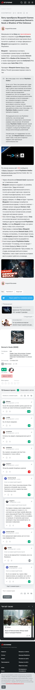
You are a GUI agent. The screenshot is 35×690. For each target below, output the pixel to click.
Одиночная (13, 356)
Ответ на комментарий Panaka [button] (14, 571)
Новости (9, 9)
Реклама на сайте (24, 658)
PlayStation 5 (9, 291)
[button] (3, 411)
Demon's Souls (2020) (9, 347)
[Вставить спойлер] (31, 593)
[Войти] (29, 2)
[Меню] (33, 2)
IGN (19, 168)
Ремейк (12, 353)
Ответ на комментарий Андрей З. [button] (13, 482)
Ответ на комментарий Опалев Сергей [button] (16, 505)
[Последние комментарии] (25, 2)
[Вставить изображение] (25, 593)
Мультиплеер (21, 353)
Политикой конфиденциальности (15, 683)
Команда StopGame (24, 655)
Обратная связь (23, 665)
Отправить (7, 597)
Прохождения (5, 662)
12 (15, 13)
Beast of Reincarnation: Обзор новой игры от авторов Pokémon (16, 631)
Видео (3, 658)
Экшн (15, 353)
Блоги (3, 671)
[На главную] (6, 2)
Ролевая (28, 353)
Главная (3, 9)
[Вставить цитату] (28, 593)
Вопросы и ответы (24, 651)
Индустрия (19, 291)
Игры (2, 667)
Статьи (3, 655)
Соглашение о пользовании (23, 670)
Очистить (16, 380)
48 (29, 635)
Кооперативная (20, 356)
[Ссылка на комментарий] (31, 402)
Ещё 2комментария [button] (13, 586)
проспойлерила (25, 34)
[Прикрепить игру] (22, 593)
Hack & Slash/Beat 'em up (16, 355)
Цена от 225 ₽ (7, 376)
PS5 (11, 351)
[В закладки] (24, 13)
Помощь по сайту (23, 662)
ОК (3, 687)
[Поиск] (21, 2)
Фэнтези (25, 355)
